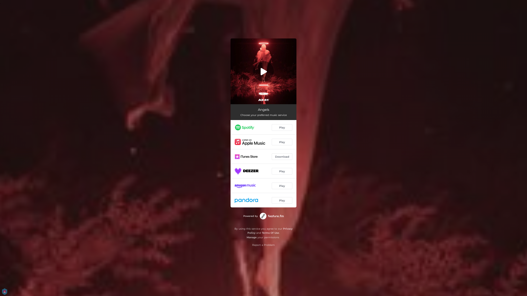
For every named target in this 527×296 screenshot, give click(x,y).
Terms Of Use (270, 232)
